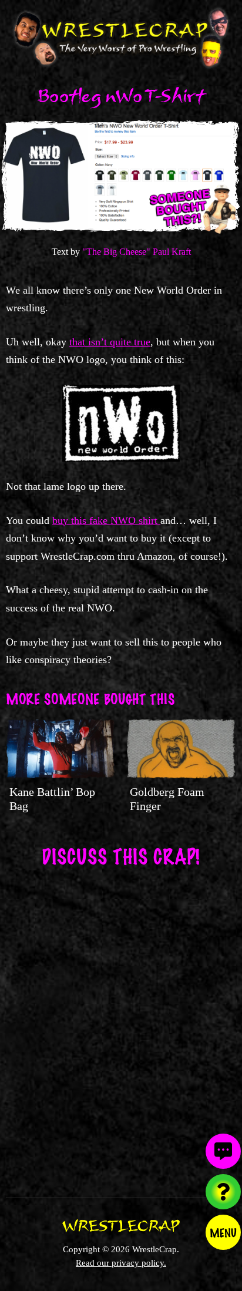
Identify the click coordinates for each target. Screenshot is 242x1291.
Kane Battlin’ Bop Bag (52, 798)
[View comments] (223, 1151)
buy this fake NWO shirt (106, 520)
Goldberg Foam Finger (167, 798)
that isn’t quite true (109, 342)
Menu (223, 1232)
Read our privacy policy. (121, 1263)
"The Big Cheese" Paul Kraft (136, 252)
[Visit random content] (223, 1191)
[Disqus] (121, 1025)
